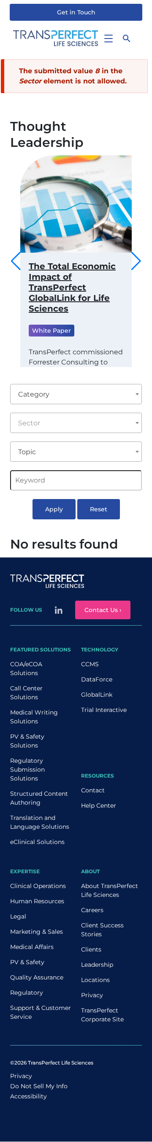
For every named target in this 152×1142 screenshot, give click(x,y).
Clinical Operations (38, 886)
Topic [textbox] (27, 452)
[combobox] (76, 394)
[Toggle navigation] (108, 38)
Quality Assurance (36, 977)
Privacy (92, 995)
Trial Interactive (104, 710)
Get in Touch (76, 12)
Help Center (98, 805)
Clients (91, 949)
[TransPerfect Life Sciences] (55, 37)
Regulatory (26, 992)
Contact (93, 790)
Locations (95, 980)
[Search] (127, 38)
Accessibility (28, 1096)
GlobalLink (96, 694)
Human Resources (37, 901)
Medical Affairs (32, 947)
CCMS (90, 664)
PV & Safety (27, 962)
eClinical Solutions (37, 842)
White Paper (51, 330)
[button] (136, 261)
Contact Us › (102, 610)
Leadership (97, 964)
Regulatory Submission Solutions (27, 769)
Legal (18, 916)
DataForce (96, 679)
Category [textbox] (33, 394)
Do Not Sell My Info (39, 1086)
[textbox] (76, 423)
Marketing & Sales (36, 931)
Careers (92, 910)
